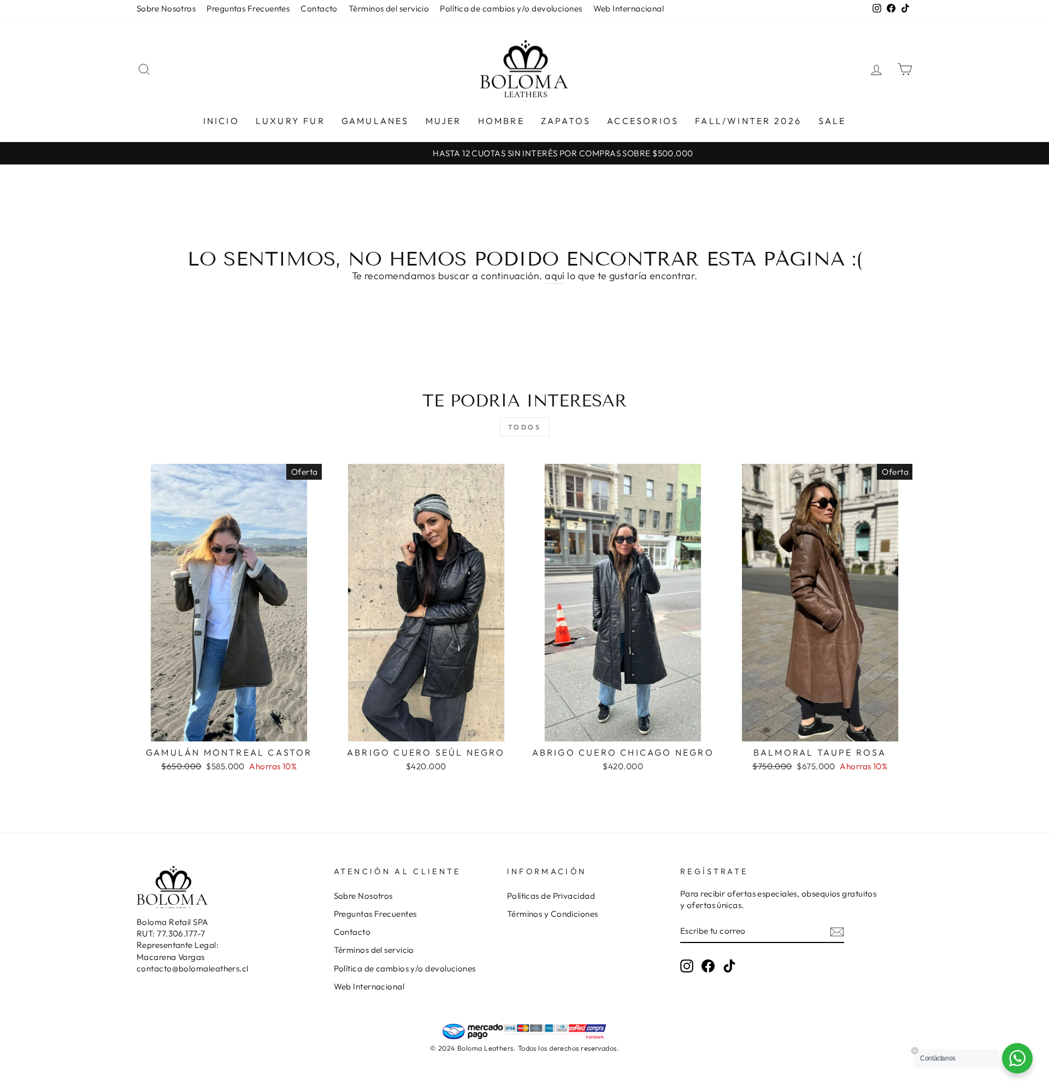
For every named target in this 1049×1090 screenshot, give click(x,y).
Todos (524, 427)
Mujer (444, 120)
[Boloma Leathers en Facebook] (708, 966)
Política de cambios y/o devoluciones (511, 8)
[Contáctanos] (1017, 1058)
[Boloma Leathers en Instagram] (686, 966)
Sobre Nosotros (166, 8)
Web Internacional (628, 8)
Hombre (501, 120)
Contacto (319, 8)
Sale (832, 120)
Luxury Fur (290, 120)
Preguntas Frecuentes (248, 8)
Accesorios (643, 120)
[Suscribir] (837, 931)
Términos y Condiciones (552, 914)
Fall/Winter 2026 (748, 120)
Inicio (221, 120)
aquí (555, 275)
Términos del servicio (389, 8)
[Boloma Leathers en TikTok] (729, 966)
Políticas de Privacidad (551, 896)
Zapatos (566, 120)
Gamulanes (375, 120)
